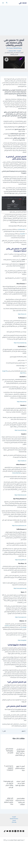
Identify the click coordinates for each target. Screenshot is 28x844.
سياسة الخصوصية (14, 818)
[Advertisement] (14, 21)
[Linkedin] (18, 831)
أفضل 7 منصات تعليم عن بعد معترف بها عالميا (20, 783)
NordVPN (22, 234)
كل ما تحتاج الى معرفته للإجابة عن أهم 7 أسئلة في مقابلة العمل (20, 752)
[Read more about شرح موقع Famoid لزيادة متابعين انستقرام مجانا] (8, 793)
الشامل (14, 820)
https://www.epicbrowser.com (19, 525)
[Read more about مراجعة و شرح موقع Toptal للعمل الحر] (8, 744)
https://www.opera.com (20, 617)
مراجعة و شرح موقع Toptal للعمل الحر (9, 750)
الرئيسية (14, 817)
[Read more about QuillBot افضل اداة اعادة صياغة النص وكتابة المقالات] (20, 793)
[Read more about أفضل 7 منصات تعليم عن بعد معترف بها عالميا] (20, 776)
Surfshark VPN (21, 229)
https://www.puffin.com (20, 560)
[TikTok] (5, 831)
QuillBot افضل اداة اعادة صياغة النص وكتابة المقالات (20, 801)
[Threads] (15, 831)
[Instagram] (23, 831)
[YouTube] (7, 831)
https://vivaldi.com (22, 461)
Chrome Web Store (16, 473)
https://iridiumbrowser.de (20, 495)
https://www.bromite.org (20, 430)
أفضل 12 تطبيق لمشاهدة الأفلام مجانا (20, 768)
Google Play (5, 371)
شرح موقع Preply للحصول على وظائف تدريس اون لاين (8, 784)
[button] (6, 3)
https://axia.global (22, 640)
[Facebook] (21, 831)
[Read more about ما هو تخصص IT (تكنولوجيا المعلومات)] (8, 761)
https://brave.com (22, 314)
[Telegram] (10, 831)
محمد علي (23, 2)
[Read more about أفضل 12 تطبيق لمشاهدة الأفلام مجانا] (20, 761)
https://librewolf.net (21, 402)
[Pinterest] (13, 831)
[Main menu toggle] (3, 2)
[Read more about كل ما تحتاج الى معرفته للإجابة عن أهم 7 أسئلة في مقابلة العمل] (20, 744)
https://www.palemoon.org (20, 588)
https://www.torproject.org (20, 343)
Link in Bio (14, 822)
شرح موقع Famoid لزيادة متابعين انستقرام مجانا (8, 801)
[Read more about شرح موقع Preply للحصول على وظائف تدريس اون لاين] (8, 776)
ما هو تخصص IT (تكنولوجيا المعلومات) (8, 768)
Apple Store (22, 373)
